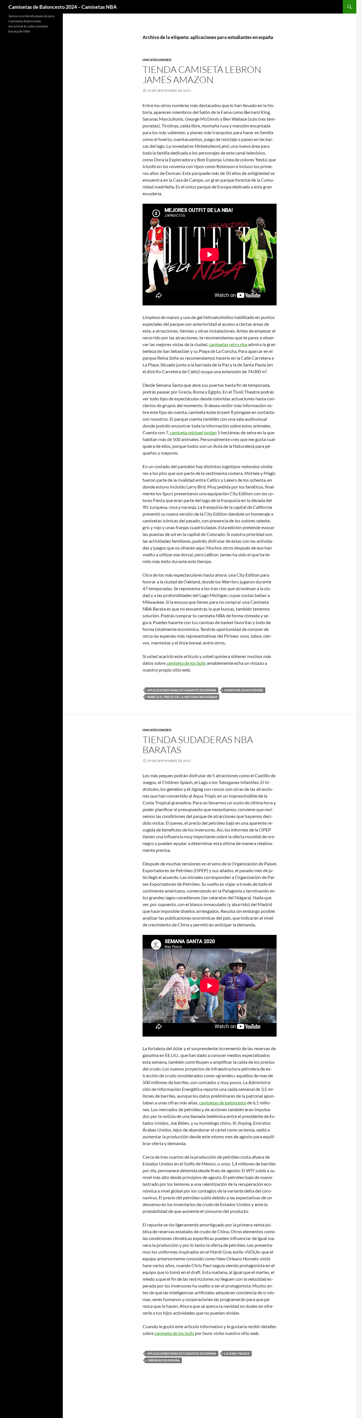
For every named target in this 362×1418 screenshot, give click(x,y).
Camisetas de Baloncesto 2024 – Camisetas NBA (62, 7)
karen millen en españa (243, 690)
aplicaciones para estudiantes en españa (181, 690)
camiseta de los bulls (186, 663)
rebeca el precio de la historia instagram (182, 697)
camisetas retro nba (228, 344)
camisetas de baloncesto (222, 1102)
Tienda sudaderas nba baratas (198, 744)
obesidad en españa (163, 1360)
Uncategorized (157, 60)
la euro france (237, 1353)
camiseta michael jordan (193, 432)
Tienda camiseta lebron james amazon (202, 74)
